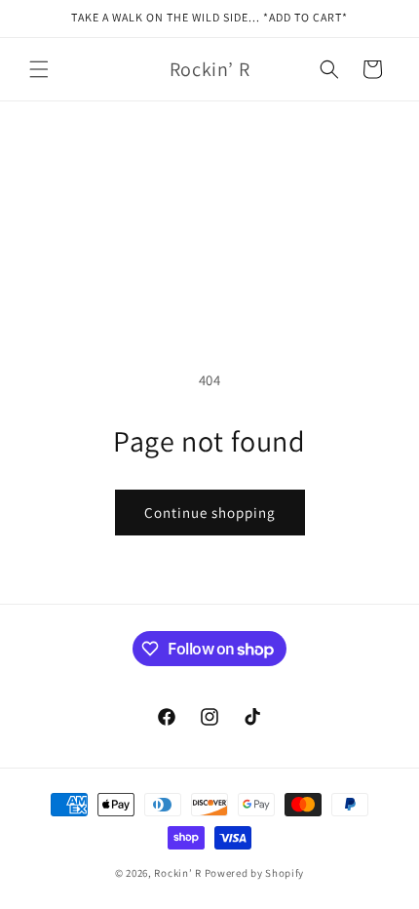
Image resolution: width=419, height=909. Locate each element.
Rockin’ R (177, 873)
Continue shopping (210, 512)
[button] (39, 69)
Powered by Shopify (255, 873)
